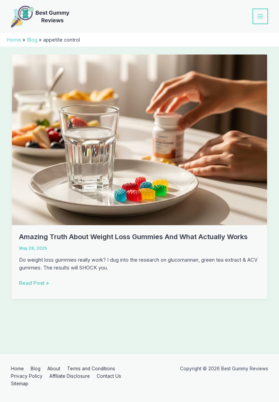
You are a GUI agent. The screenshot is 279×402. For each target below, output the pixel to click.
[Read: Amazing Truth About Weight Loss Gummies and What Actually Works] (139, 139)
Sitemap (19, 383)
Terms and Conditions (91, 368)
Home (17, 368)
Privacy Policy (27, 376)
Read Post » (34, 283)
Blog (35, 368)
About (53, 368)
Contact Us (109, 376)
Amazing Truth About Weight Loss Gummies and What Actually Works (133, 237)
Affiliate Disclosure (69, 376)
